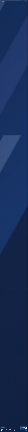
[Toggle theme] (22, 0)
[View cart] (24, 0)
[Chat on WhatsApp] (1, 430)
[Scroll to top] (26, 430)
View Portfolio (7, 427)
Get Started (2, 427)
